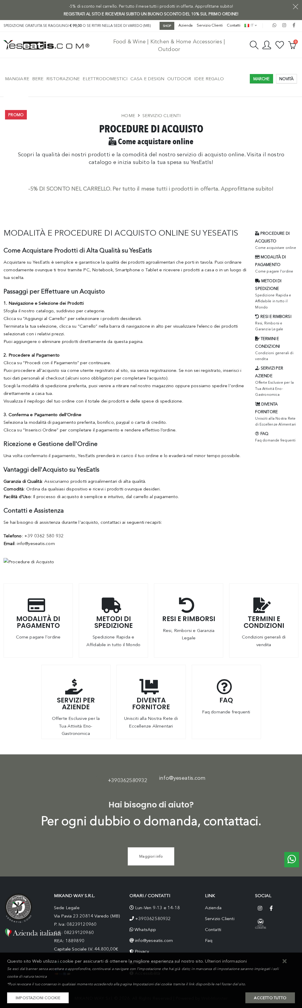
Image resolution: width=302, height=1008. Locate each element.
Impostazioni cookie (38, 998)
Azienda (185, 25)
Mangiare (17, 78)
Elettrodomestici (105, 78)
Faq (209, 940)
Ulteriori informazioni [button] (226, 961)
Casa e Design (147, 78)
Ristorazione (63, 78)
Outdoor (179, 78)
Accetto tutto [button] (270, 998)
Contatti (233, 25)
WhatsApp (145, 929)
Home (128, 115)
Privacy (142, 951)
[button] (284, 961)
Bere (37, 78)
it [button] (252, 25)
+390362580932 (127, 780)
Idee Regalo (209, 78)
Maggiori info (151, 856)
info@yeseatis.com (182, 778)
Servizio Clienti (209, 25)
